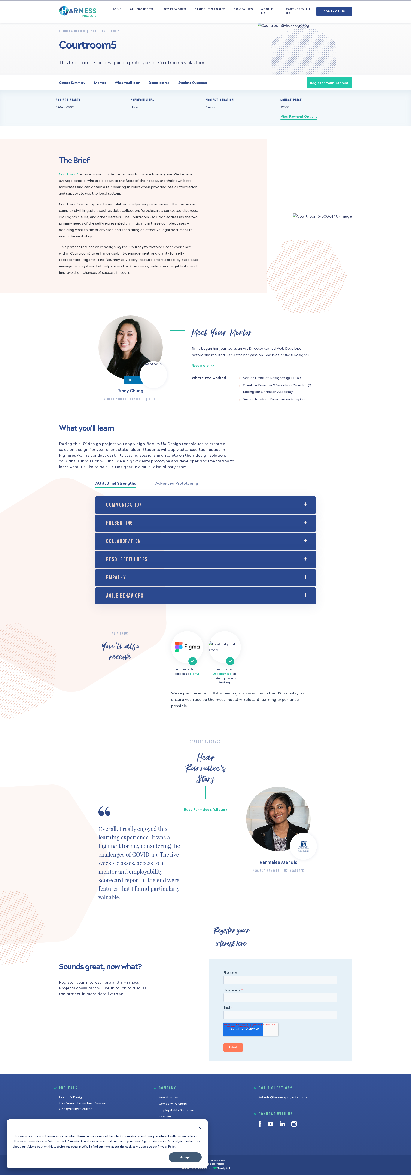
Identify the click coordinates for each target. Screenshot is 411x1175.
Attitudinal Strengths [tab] (115, 483)
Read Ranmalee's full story (205, 810)
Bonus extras (159, 83)
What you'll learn (127, 83)
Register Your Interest (329, 83)
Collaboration (123, 541)
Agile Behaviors (125, 596)
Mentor (100, 83)
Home (117, 9)
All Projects (141, 9)
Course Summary (72, 83)
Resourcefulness (127, 559)
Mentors (165, 1116)
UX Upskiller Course (75, 1109)
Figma (194, 674)
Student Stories (209, 9)
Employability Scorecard (177, 1110)
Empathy (116, 577)
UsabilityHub (222, 674)
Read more (200, 365)
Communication (124, 505)
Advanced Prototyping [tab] (176, 483)
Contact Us (334, 11)
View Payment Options (299, 116)
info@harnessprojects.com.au (286, 1097)
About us (267, 11)
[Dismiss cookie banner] (200, 1128)
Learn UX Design (71, 1097)
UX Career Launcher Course (82, 1103)
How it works (173, 9)
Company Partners (173, 1103)
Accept (185, 1157)
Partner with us (298, 11)
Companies (243, 9)
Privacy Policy (218, 1160)
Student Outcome (192, 83)
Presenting (119, 523)
